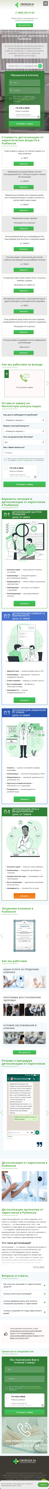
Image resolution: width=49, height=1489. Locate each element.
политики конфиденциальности (23, 99)
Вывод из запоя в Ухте (19, 1338)
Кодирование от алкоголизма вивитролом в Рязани (24, 1334)
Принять (43, 1485)
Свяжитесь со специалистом (22, 66)
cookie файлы (16, 1484)
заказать (23, 163)
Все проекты (24, 1052)
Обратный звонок (24, 25)
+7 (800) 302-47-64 (24, 12)
